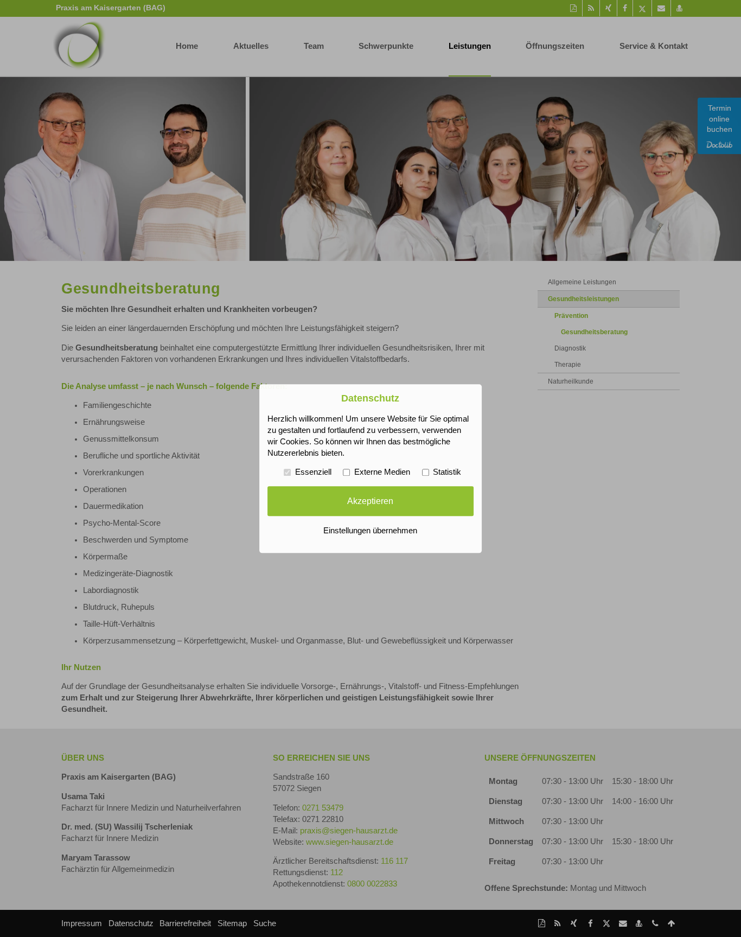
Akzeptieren (370, 501)
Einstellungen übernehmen (370, 530)
